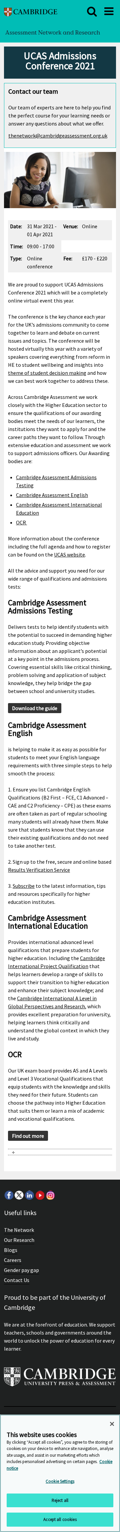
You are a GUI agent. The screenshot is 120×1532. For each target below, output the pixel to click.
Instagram (50, 1195)
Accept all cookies (59, 1519)
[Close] (112, 1424)
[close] (92, 11)
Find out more (28, 1135)
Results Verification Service (39, 869)
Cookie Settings (60, 1481)
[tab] (60, 1152)
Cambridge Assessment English (52, 495)
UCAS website (69, 554)
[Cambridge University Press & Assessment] (60, 1379)
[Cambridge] (30, 11)
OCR (21, 522)
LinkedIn (29, 1195)
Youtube (39, 1195)
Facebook (8, 1195)
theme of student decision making (47, 372)
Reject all (60, 1500)
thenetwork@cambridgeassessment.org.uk (57, 135)
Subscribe (24, 885)
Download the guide (34, 708)
